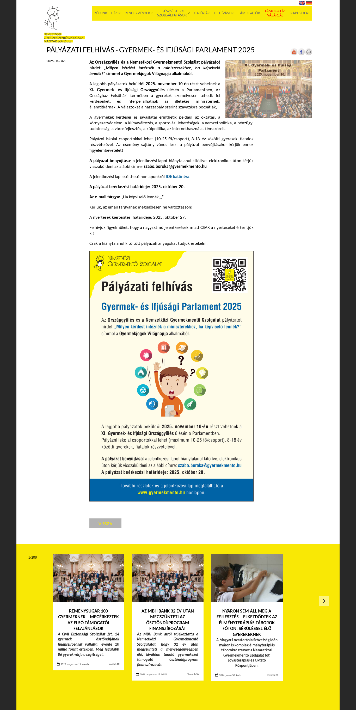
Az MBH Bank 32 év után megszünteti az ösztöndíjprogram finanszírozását (168, 620)
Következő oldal (324, 601)
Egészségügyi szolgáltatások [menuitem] (172, 13)
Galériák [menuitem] (202, 13)
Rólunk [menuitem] (100, 13)
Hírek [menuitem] (116, 13)
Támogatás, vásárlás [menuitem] (275, 13)
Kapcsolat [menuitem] (300, 13)
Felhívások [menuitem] (224, 13)
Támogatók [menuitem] (249, 13)
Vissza (105, 523)
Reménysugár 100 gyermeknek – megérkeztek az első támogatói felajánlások (88, 620)
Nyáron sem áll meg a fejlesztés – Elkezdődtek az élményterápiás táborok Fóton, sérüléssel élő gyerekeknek (247, 623)
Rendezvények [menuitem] (137, 13)
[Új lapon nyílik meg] (301, 55)
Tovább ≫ (114, 664)
